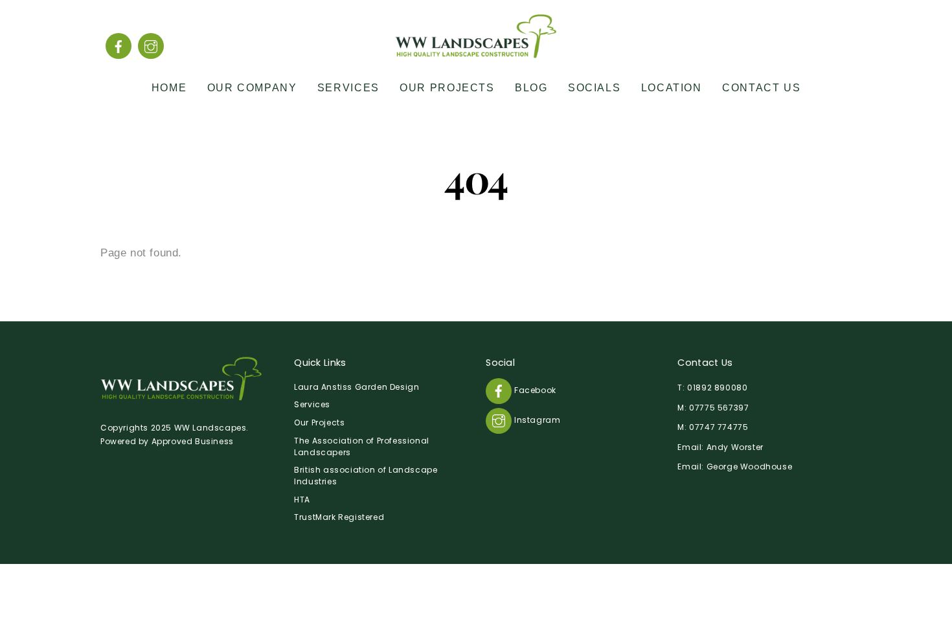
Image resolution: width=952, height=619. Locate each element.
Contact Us (761, 87)
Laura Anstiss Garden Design (356, 386)
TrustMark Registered (339, 517)
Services (348, 87)
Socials (594, 87)
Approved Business (193, 441)
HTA (302, 499)
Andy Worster (735, 447)
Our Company (252, 87)
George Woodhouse (750, 466)
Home (169, 87)
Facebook (534, 390)
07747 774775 (718, 427)
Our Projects (447, 87)
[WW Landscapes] (476, 52)
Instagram (536, 419)
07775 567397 (719, 407)
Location (671, 87)
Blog (531, 87)
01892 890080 (717, 387)
